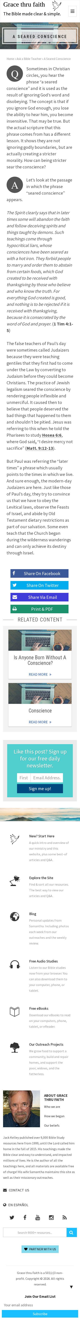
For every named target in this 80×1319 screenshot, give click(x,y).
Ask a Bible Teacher (29, 59)
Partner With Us (42, 1249)
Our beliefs (51, 1125)
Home (10, 59)
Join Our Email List (40, 1296)
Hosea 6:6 (52, 435)
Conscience (40, 711)
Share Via (42, 597)
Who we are (52, 1107)
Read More (40, 640)
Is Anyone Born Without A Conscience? (40, 660)
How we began (54, 1116)
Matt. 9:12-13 (39, 448)
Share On (42, 585)
